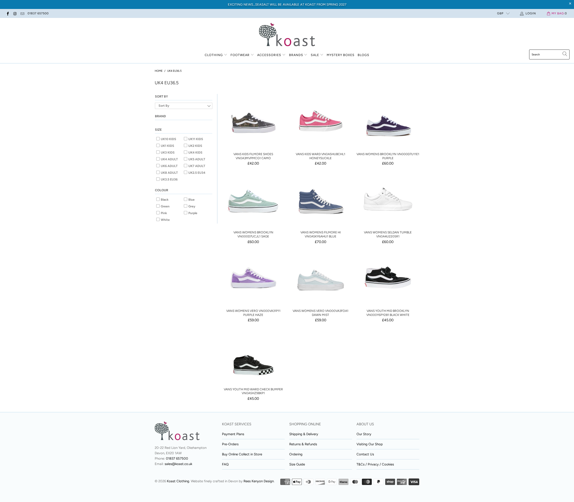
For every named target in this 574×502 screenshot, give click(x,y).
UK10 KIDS (168, 139)
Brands (296, 55)
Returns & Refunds (303, 444)
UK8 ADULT (169, 173)
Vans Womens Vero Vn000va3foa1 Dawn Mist (320, 277)
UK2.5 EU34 (196, 173)
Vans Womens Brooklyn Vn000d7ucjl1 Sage (253, 199)
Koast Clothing (178, 481)
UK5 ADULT (196, 159)
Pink (163, 213)
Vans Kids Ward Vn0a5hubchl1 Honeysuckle (320, 121)
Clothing (214, 55)
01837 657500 (38, 13)
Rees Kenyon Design (259, 481)
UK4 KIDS (195, 152)
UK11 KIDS (195, 139)
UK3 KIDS (167, 152)
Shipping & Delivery (303, 434)
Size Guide (297, 464)
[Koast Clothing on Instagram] (15, 13)
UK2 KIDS (195, 146)
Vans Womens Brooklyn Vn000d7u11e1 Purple (388, 121)
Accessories (269, 55)
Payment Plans (233, 434)
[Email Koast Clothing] (22, 13)
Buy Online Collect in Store (242, 454)
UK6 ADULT (169, 166)
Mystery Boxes (340, 55)
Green (165, 206)
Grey (191, 206)
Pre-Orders (230, 444)
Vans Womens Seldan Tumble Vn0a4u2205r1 (388, 199)
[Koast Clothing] (287, 35)
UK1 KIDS (167, 146)
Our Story (364, 434)
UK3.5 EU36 (169, 179)
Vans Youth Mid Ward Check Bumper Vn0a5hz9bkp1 (253, 356)
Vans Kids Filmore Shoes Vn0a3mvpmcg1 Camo (253, 121)
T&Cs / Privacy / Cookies (375, 464)
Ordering (295, 454)
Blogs (363, 55)
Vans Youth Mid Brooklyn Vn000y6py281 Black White (388, 277)
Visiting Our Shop (370, 444)
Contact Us (365, 454)
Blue (191, 200)
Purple (192, 213)
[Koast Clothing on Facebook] (8, 13)
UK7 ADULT (196, 166)
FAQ (225, 464)
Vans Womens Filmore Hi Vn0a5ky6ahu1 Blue (320, 199)
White (165, 220)
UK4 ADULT (169, 159)
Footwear (240, 55)
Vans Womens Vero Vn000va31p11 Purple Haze (253, 277)
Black (164, 200)
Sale (315, 55)
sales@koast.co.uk (178, 464)
